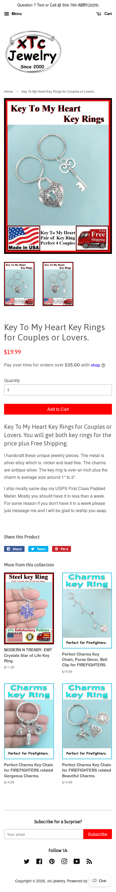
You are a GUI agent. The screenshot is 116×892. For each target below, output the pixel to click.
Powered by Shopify (84, 880)
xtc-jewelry (56, 880)
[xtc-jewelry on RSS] (89, 862)
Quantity (12, 380)
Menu (16, 13)
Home (8, 91)
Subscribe (97, 834)
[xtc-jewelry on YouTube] (77, 862)
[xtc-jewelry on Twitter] (27, 862)
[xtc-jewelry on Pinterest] (52, 862)
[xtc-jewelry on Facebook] (39, 862)
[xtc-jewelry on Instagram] (64, 862)
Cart (107, 13)
